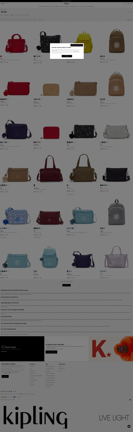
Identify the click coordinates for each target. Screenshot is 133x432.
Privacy (53, 50)
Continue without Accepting (77, 45)
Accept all (67, 56)
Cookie (56, 50)
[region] (67, 51)
